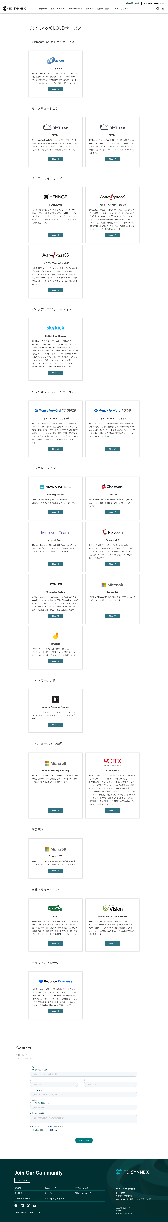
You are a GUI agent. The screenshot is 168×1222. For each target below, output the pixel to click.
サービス (89, 8)
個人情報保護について (123, 1208)
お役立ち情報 (103, 8)
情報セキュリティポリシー (125, 1213)
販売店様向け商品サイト (153, 3)
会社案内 (18, 1187)
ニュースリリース (120, 8)
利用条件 (119, 1210)
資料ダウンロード (83, 1193)
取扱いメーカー (57, 8)
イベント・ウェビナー (54, 1198)
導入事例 (18, 1193)
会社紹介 (43, 8)
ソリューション (75, 8)
